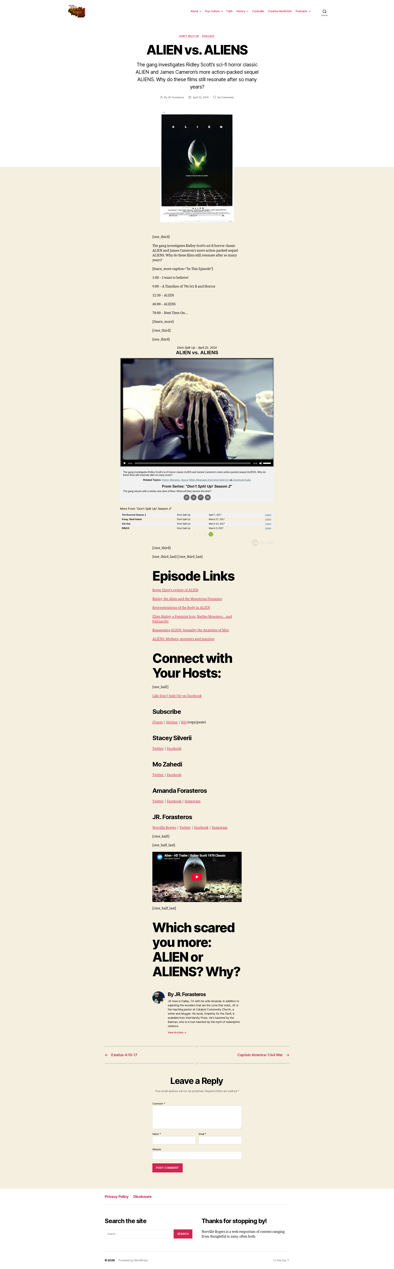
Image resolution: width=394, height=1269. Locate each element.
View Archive (177, 1032)
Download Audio (242, 480)
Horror (165, 480)
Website (156, 1149)
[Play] (124, 463)
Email (202, 1134)
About (194, 11)
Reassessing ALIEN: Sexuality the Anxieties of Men (190, 630)
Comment (158, 1103)
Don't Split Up (189, 36)
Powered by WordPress (133, 1260)
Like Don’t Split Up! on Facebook (177, 696)
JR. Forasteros (176, 97)
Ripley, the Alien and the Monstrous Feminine (187, 599)
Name (156, 1134)
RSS (184, 722)
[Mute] (260, 463)
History (240, 11)
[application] (197, 463)
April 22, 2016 (201, 97)
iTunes (157, 722)
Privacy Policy (117, 1196)
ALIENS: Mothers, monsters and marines (183, 639)
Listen (268, 514)
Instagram (193, 801)
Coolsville (258, 11)
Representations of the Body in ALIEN (181, 608)
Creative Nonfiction (280, 11)
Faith (230, 11)
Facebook (174, 749)
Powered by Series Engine (262, 543)
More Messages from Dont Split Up (209, 480)
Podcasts (301, 11)
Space (184, 480)
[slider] (267, 463)
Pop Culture (212, 11)
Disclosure (142, 1196)
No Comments (226, 97)
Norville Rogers (164, 828)
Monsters (175, 480)
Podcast (208, 36)
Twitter (158, 749)
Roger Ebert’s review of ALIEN (175, 590)
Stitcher (172, 722)
